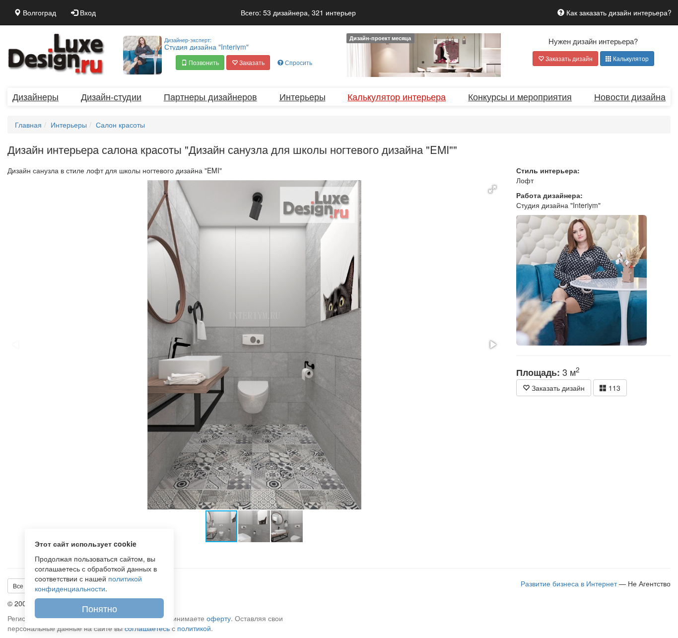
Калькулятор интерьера (396, 96)
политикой (194, 628)
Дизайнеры (35, 96)
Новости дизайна (630, 96)
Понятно (99, 608)
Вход (87, 12)
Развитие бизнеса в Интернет (569, 583)
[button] (200, 62)
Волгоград (38, 12)
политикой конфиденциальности (88, 583)
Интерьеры (302, 96)
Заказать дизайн (568, 58)
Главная (28, 125)
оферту (218, 618)
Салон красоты (120, 125)
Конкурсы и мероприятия (520, 96)
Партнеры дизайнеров (210, 96)
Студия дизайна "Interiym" (206, 44)
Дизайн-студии (111, 96)
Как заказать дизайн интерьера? (618, 12)
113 (613, 388)
